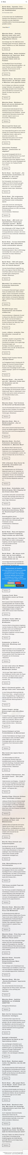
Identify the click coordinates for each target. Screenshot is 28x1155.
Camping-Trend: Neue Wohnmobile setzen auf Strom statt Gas (12, 597)
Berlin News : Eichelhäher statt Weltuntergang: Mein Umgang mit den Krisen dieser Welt (14, 490)
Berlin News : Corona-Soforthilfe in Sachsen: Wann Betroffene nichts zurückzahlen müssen (13, 243)
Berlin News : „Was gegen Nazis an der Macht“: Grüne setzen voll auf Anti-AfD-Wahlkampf (13, 1084)
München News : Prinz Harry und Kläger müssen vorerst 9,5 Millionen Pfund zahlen (13, 936)
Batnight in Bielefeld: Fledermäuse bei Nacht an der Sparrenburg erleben (12, 1039)
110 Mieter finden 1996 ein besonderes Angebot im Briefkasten (11, 620)
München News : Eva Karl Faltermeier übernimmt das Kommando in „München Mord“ (13, 443)
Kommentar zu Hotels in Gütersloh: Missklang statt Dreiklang (11, 644)
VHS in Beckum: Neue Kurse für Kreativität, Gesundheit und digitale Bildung (13, 464)
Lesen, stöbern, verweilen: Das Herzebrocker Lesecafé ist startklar (13, 334)
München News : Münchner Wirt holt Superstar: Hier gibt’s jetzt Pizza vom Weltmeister (13, 908)
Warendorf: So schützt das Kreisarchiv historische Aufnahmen (11, 285)
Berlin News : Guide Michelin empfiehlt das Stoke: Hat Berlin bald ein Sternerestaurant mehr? (13, 1130)
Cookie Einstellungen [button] (9, 585)
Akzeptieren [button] (11, 583)
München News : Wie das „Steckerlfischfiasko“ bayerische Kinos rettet (14, 981)
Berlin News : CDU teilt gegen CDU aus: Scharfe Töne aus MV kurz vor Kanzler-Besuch (13, 263)
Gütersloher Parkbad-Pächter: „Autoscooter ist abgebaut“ (11, 149)
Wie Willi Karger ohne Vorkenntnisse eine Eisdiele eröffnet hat (12, 310)
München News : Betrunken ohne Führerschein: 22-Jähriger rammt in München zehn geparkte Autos (13, 80)
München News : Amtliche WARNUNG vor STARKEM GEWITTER (11, 1001)
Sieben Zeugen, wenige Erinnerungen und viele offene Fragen (13, 711)
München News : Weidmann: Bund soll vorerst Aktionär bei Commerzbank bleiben (13, 104)
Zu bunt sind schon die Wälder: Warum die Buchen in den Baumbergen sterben (13, 667)
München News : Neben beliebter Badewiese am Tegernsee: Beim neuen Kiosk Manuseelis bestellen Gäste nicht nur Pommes (13, 57)
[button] (26, 2)
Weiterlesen (6, 48)
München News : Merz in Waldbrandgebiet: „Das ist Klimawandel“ (11, 423)
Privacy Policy (20, 585)
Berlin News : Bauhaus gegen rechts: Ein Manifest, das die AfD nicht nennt (13, 1063)
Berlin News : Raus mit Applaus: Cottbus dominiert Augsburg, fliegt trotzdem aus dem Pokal (13, 533)
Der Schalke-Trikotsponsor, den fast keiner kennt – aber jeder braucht (13, 776)
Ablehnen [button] (18, 583)
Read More (5, 27)
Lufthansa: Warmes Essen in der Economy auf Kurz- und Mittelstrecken (13, 820)
